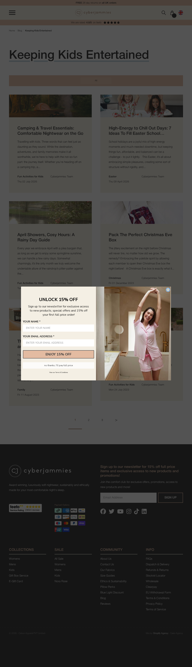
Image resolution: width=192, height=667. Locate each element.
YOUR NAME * (31, 321)
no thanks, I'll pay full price (58, 365)
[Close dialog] (168, 289)
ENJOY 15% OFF (58, 354)
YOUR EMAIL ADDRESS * (38, 336)
